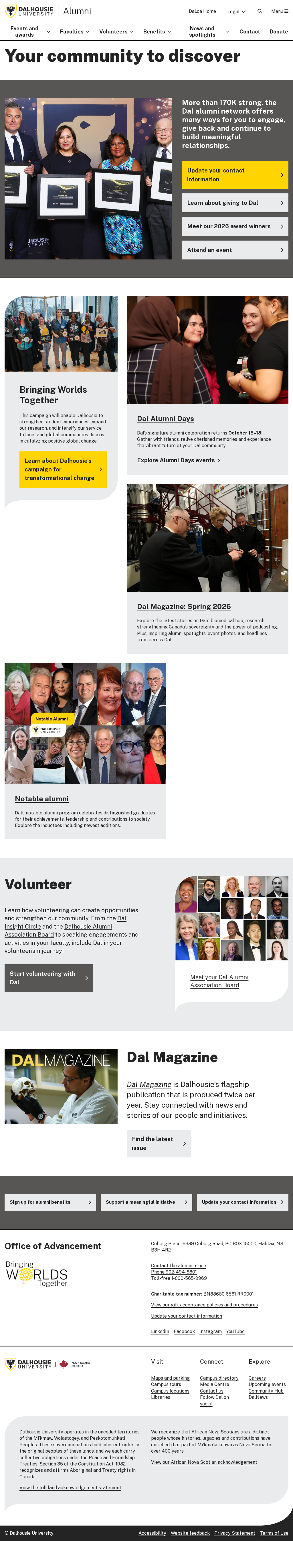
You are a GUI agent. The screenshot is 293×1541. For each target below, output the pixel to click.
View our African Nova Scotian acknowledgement (204, 1462)
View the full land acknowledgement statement (70, 1487)
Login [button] (233, 11)
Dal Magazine (149, 1084)
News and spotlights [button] (202, 31)
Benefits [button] (154, 32)
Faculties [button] (72, 32)
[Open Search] (260, 11)
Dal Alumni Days (165, 418)
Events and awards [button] (24, 31)
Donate (279, 32)
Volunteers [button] (113, 32)
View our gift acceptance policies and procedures (204, 1305)
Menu (277, 11)
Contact (249, 32)
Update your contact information (186, 1316)
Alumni (77, 11)
